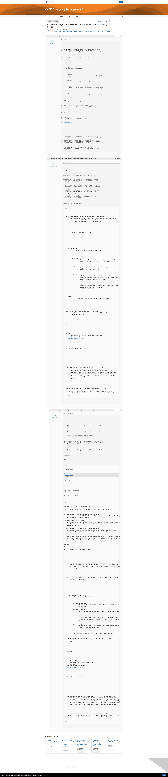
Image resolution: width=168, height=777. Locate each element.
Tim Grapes (50, 745)
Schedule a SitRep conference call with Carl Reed (52, 742)
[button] (69, 2)
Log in (121, 1)
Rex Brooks (54, 166)
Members (75, 16)
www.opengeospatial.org (67, 122)
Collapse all (106, 21)
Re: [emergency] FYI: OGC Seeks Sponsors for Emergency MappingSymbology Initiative (82, 743)
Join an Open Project (89, 767)
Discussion (58, 16)
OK (165, 775)
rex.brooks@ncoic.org (69, 475)
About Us (105, 765)
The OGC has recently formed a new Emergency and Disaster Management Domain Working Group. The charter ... (83, 31)
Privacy (105, 766)
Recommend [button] (117, 35)
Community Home (49, 16)
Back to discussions (53, 21)
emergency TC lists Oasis (71, 484)
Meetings (67, 16)
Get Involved (87, 765)
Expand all (99, 21)
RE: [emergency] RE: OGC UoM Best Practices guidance (113, 742)
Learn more (45, 775)
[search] (103, 2)
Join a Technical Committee (90, 768)
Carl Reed (52, 43)
